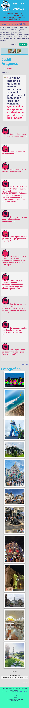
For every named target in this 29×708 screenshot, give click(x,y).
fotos (16, 24)
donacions (22, 24)
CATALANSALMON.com (21, 691)
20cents (4, 24)
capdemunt (25, 364)
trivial (9, 24)
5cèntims (21, 17)
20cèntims (13, 19)
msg (13, 24)
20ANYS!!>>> (23, 23)
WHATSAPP (23, 44)
